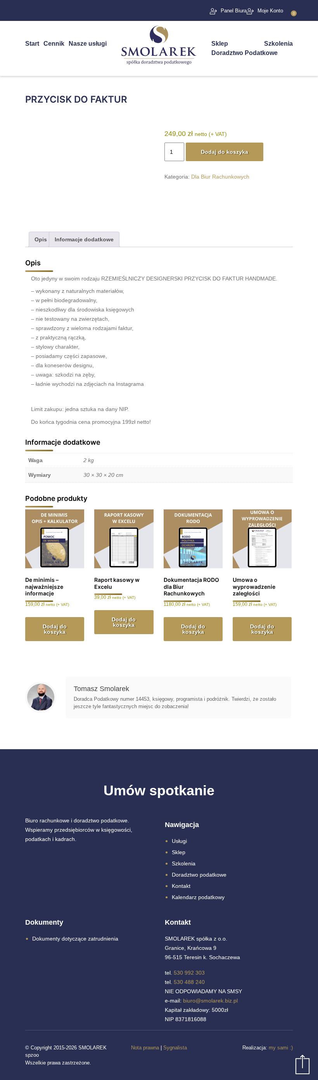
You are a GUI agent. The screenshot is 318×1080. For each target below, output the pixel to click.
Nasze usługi (88, 43)
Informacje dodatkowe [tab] (84, 239)
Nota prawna (145, 1048)
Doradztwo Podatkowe (244, 53)
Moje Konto (270, 11)
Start (32, 43)
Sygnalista (175, 1048)
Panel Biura (234, 11)
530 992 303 (189, 973)
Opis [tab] (41, 239)
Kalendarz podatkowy (198, 897)
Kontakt (181, 886)
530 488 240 (189, 982)
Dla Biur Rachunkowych (220, 177)
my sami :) (281, 1048)
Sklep (219, 43)
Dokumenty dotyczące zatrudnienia (75, 939)
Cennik (53, 43)
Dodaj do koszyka (224, 152)
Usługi (179, 841)
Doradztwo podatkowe (199, 875)
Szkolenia (278, 43)
